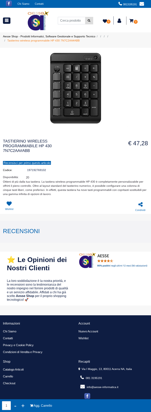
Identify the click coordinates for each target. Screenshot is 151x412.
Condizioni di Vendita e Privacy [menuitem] (22, 352)
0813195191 (130, 4)
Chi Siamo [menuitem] (23, 3)
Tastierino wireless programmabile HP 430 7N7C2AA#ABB (43, 40)
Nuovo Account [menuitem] (88, 331)
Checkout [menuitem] (9, 383)
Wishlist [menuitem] (83, 338)
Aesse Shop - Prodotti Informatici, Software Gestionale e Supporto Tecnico (49, 36)
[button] (89, 20)
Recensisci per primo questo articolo (27, 163)
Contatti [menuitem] (39, 3)
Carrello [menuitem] (8, 376)
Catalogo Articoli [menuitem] (13, 369)
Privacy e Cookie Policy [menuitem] (18, 345)
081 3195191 (93, 378)
